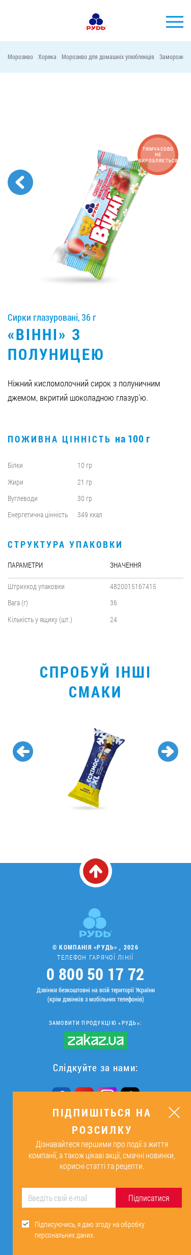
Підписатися (148, 1197)
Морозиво (20, 56)
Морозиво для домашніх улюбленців (108, 56)
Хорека (47, 56)
